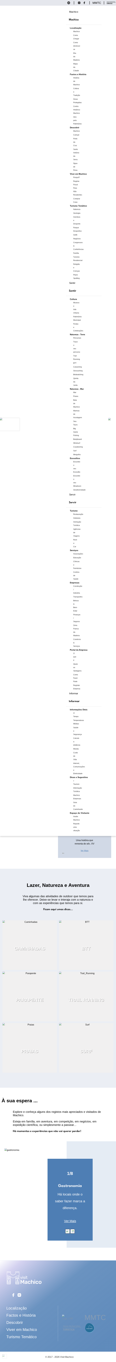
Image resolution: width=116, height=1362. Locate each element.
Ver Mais (84, 850)
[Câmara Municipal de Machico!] (67, 1317)
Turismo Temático (21, 1337)
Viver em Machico (21, 1330)
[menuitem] (73, 11)
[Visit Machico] (24, 1284)
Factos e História (21, 1315)
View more (29, 922)
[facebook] (13, 1296)
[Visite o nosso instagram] (80, 3)
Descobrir (14, 1322)
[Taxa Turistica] (111, 3)
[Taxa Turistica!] (72, 1330)
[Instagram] (19, 1296)
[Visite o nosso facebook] (85, 3)
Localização (16, 1308)
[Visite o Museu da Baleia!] (89, 1333)
